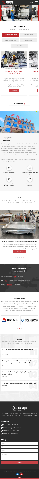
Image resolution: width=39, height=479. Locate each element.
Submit (19, 462)
